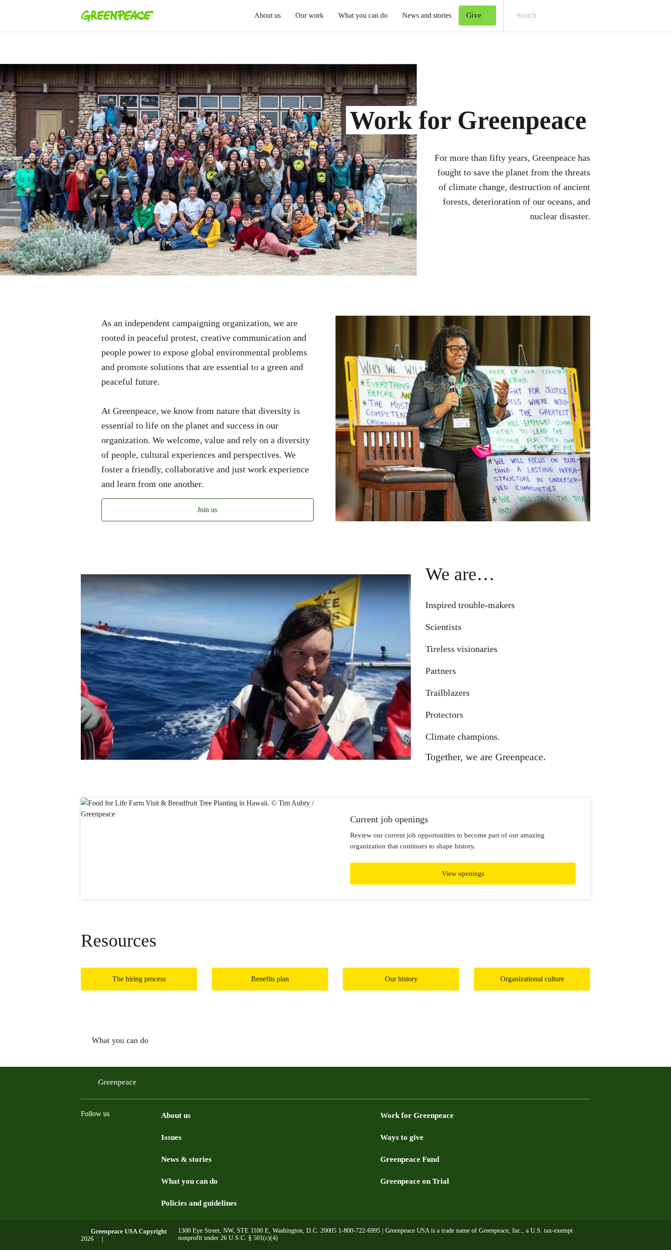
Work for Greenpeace (417, 1115)
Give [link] (474, 15)
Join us (207, 510)
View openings (463, 873)
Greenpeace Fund (409, 1159)
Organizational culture (532, 979)
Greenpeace (117, 1082)
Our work (309, 15)
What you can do (363, 15)
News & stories (186, 1159)
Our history (401, 979)
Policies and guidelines (199, 1203)
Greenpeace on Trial (414, 1181)
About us (267, 15)
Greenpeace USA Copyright (129, 1231)
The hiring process (139, 979)
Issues (171, 1137)
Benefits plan (270, 979)
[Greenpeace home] (114, 15)
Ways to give (402, 1137)
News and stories (426, 15)
